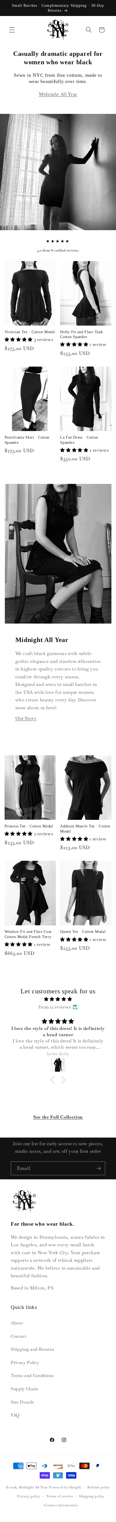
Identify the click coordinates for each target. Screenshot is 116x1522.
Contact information (61, 1505)
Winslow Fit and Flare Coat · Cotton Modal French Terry (29, 934)
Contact (18, 1336)
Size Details (22, 1402)
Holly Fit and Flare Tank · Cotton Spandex (83, 334)
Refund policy (98, 1487)
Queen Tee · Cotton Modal (82, 931)
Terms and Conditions (32, 1375)
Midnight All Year (58, 94)
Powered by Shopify (65, 1487)
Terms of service (59, 1496)
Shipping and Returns (32, 1349)
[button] (11, 29)
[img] (58, 999)
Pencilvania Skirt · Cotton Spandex (27, 439)
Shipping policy (92, 1496)
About (17, 1323)
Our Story (26, 718)
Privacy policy (28, 1496)
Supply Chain (24, 1389)
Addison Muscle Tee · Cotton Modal (85, 828)
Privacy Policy (25, 1362)
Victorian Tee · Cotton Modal (30, 332)
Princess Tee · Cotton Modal (29, 826)
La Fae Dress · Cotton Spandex (79, 439)
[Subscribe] (98, 1168)
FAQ (15, 1415)
